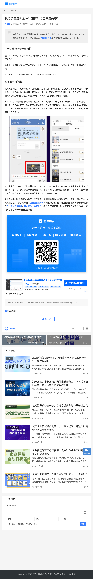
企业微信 (10, 451)
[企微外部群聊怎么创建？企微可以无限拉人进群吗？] (17, 480)
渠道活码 (38, 206)
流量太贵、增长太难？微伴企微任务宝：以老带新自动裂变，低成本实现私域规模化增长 (60, 383)
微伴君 (7, 24)
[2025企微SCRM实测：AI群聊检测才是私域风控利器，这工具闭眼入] (17, 364)
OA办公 (9, 358)
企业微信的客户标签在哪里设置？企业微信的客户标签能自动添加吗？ (60, 452)
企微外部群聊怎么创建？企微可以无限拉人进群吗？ (60, 474)
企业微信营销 (45, 38)
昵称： (10, 519)
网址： (66, 519)
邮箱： (38, 519)
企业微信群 (10, 382)
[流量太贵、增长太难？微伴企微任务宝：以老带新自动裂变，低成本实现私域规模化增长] (17, 388)
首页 (3, 11)
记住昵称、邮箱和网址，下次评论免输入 (22, 524)
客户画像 (28, 206)
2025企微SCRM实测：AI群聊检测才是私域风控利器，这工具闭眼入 (59, 359)
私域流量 (11, 311)
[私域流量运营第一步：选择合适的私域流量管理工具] (17, 411)
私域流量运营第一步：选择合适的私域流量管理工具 (60, 405)
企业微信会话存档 (14, 206)
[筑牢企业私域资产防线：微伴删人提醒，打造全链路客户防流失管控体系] (17, 432)
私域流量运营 (41, 24)
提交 (82, 524)
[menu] (88, 4)
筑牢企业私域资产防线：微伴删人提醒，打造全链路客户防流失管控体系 (60, 428)
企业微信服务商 (36, 203)
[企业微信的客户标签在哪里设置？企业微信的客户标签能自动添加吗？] (17, 456)
